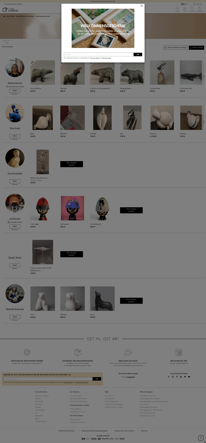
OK (138, 54)
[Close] (142, 6)
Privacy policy (95, 58)
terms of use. (107, 58)
